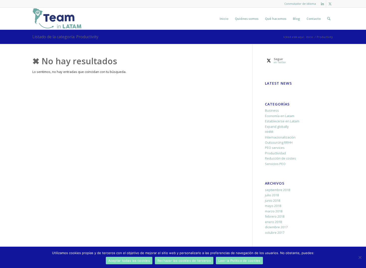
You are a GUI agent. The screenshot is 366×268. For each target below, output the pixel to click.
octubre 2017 (274, 232)
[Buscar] (329, 19)
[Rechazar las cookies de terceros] (359, 257)
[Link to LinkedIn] (322, 3)
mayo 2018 (273, 205)
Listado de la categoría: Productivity (65, 36)
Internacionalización (280, 137)
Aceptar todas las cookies (129, 261)
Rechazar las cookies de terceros (184, 261)
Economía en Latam (279, 116)
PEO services (275, 147)
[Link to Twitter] (330, 3)
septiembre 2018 (277, 190)
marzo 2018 (273, 211)
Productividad (275, 153)
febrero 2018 (274, 216)
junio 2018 (272, 200)
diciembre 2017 (276, 227)
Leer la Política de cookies (239, 261)
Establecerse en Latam (282, 121)
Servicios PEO (275, 164)
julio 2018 (272, 195)
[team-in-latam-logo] (57, 19)
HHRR (269, 132)
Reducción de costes (280, 158)
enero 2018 (273, 222)
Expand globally (277, 126)
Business (272, 110)
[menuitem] (299, 3)
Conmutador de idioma (300, 3)
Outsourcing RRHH (279, 142)
